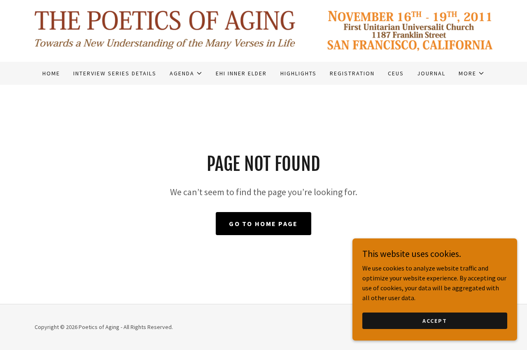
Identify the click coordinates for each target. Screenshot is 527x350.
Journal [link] (431, 73)
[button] (186, 73)
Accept (434, 320)
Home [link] (51, 73)
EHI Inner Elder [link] (241, 73)
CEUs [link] (396, 73)
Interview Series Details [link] (114, 73)
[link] (263, 30)
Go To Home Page (263, 223)
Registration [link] (352, 73)
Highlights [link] (298, 73)
